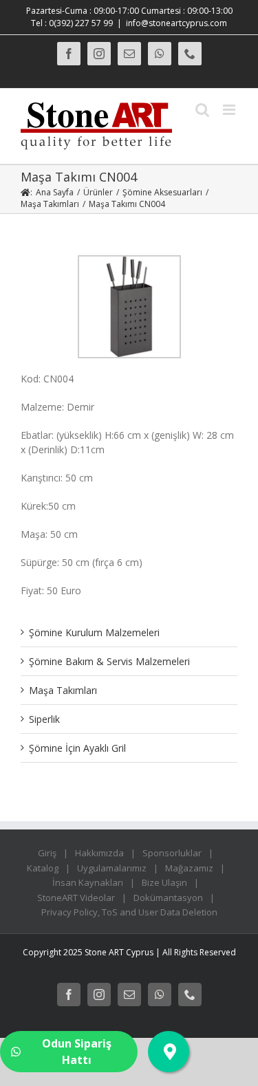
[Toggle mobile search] (202, 109)
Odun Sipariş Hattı (76, 1051)
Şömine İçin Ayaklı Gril (77, 747)
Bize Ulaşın (164, 882)
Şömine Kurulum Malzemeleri (94, 632)
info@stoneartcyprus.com (176, 23)
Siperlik (44, 719)
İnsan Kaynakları (87, 882)
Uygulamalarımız (112, 868)
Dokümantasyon (168, 897)
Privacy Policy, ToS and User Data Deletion (129, 912)
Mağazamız (189, 868)
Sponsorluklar (172, 853)
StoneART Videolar (76, 897)
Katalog (42, 868)
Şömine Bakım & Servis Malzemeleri (109, 661)
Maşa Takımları (63, 690)
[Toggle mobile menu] (230, 109)
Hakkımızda (99, 853)
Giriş (47, 853)
